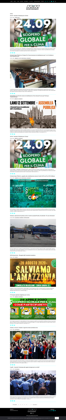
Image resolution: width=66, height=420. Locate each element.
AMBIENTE (16, 58)
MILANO (21, 1)
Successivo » (35, 404)
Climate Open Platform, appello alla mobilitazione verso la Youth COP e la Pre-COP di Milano (32, 176)
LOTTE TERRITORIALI (22, 58)
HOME (11, 1)
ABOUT (15, 1)
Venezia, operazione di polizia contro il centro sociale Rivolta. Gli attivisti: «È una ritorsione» (32, 215)
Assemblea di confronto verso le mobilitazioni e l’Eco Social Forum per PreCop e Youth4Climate (29, 96)
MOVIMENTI (26, 1)
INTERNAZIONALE (37, 1)
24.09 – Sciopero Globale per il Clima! (19, 15)
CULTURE (31, 1)
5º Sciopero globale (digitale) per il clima (20, 294)
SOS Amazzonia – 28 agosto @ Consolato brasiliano (22, 255)
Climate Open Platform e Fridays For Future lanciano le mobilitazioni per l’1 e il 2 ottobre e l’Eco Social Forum (31, 56)
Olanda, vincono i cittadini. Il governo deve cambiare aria (24, 327)
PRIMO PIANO (17, 17)
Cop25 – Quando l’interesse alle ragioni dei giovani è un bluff (24, 367)
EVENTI (42, 1)
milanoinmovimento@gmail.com (14, 410)
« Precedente (15, 404)
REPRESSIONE (26, 217)
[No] (64, 418)
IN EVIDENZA (17, 217)
